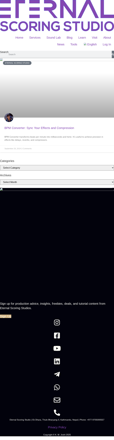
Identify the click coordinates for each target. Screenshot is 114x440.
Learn (82, 37)
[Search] (113, 54)
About (107, 37)
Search (4, 52)
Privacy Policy (57, 427)
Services (35, 37)
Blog (69, 37)
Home (19, 37)
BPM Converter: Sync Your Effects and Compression (39, 128)
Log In (107, 44)
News (60, 44)
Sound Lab (53, 37)
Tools (73, 44)
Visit (94, 37)
